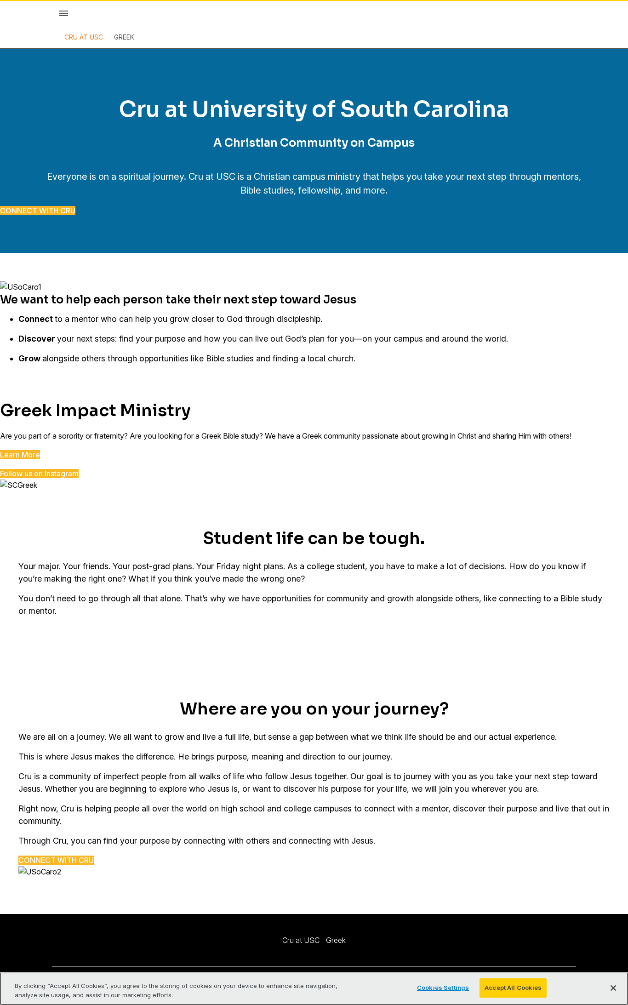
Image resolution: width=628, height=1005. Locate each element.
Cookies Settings (443, 987)
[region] (314, 988)
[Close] (613, 988)
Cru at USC (83, 37)
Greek (124, 37)
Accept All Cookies (513, 987)
